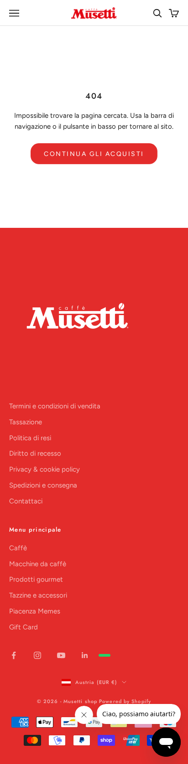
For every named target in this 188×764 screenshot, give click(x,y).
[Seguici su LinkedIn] (84, 655)
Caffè (18, 548)
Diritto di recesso (35, 453)
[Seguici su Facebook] (13, 655)
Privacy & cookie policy (44, 469)
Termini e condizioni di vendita (54, 406)
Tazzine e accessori (38, 595)
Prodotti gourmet (36, 579)
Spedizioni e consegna (43, 485)
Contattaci (25, 501)
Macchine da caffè (37, 564)
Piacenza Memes (34, 611)
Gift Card (23, 627)
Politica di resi (30, 438)
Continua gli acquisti (94, 154)
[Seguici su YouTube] (61, 655)
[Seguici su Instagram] (37, 655)
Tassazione (25, 422)
